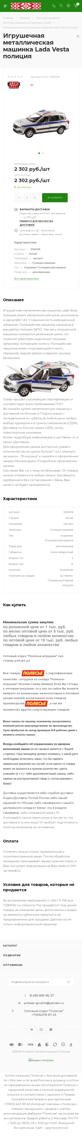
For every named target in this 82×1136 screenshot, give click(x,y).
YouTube (41, 1029)
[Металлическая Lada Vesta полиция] (41, 122)
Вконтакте (31, 1029)
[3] (14, 76)
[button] (39, 153)
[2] (11, 76)
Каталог (10, 945)
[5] (21, 76)
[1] (8, 76)
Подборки (11, 955)
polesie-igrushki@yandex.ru (44, 1003)
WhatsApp (51, 1029)
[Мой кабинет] (68, 6)
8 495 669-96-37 (42, 995)
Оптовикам (13, 964)
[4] (18, 76)
